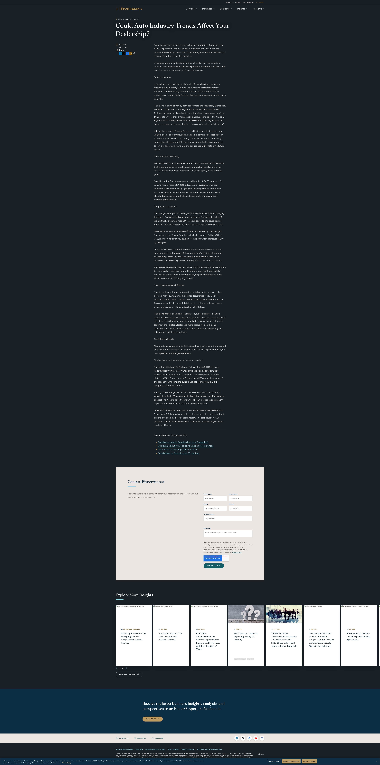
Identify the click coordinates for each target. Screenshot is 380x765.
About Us (257, 9)
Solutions (224, 9)
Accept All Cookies (309, 761)
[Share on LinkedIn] (120, 53)
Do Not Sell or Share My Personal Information (209, 749)
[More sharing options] (134, 53)
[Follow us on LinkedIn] (236, 738)
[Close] (377, 761)
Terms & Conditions (173, 749)
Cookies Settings (273, 761)
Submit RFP (141, 738)
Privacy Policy (237, 552)
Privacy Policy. (66, 763)
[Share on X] (123, 53)
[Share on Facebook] (127, 53)
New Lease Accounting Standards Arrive (178, 449)
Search (261, 2)
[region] (190, 761)
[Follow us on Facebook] (249, 738)
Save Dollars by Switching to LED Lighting (178, 453)
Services (190, 9)
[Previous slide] (117, 668)
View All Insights (127, 674)
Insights (241, 9)
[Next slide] (126, 668)
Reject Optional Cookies (291, 761)
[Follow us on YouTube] (255, 738)
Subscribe (151, 719)
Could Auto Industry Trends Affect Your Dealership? (183, 442)
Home (120, 19)
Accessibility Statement (187, 749)
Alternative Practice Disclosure (124, 749)
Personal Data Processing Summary (155, 749)
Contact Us (229, 2)
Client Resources (248, 2)
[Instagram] (262, 738)
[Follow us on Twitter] (243, 738)
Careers (237, 2)
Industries (207, 9)
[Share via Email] (130, 53)
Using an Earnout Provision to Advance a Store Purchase (185, 446)
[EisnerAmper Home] (129, 9)
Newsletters (130, 19)
